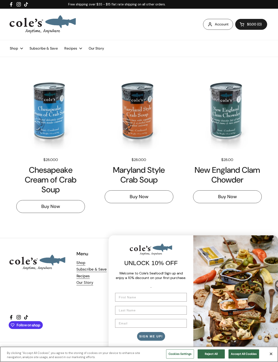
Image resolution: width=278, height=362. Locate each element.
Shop (80, 262)
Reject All (211, 354)
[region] (139, 354)
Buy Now (50, 206)
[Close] (271, 354)
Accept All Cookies (244, 354)
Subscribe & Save (91, 269)
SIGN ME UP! (151, 336)
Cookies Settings (180, 354)
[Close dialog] (273, 240)
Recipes (83, 276)
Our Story (84, 282)
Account (221, 24)
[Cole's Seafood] (43, 24)
